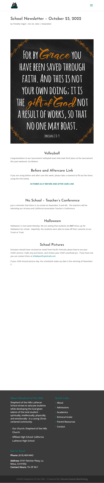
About (60, 402)
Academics (62, 412)
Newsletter (46, 24)
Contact (61, 426)
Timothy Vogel (19, 24)
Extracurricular (64, 416)
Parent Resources (66, 421)
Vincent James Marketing (74, 479)
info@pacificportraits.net (44, 256)
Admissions (63, 407)
